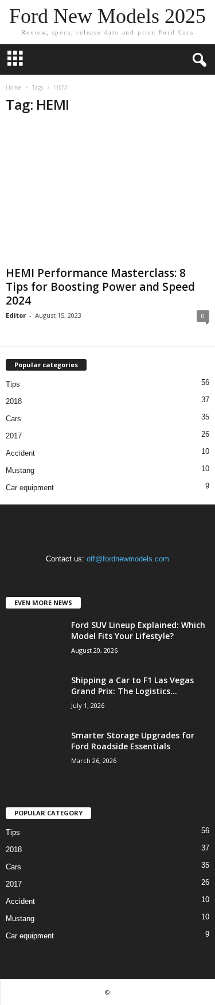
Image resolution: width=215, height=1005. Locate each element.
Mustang (20, 470)
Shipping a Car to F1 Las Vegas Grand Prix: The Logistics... (132, 685)
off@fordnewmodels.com (128, 559)
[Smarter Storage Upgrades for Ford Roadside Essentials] (34, 751)
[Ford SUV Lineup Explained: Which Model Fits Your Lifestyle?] (34, 641)
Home (13, 87)
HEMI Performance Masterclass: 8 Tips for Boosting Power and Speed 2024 (100, 286)
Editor (16, 315)
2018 (14, 401)
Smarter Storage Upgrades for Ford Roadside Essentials (132, 741)
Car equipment (30, 487)
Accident (20, 453)
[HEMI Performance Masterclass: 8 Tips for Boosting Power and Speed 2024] (107, 193)
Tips (13, 384)
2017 (14, 436)
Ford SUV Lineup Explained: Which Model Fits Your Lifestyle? (138, 630)
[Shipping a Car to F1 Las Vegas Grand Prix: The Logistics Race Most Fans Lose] (34, 696)
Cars (13, 418)
